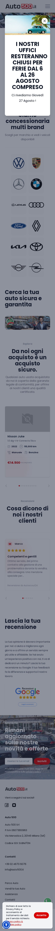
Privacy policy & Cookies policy (14, 923)
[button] (6, 924)
